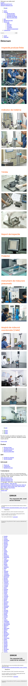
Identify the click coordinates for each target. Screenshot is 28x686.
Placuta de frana (11, 13)
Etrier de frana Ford (16, 485)
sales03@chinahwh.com (7, 480)
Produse (6, 12)
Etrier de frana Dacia (6, 485)
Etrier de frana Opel (12, 486)
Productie (9, 24)
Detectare (9, 26)
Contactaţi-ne (7, 30)
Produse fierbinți (5, 483)
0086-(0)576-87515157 (6, 478)
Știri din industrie (8, 459)
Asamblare (9, 27)
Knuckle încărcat (11, 15)
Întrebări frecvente (8, 20)
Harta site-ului (13, 483)
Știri (5, 19)
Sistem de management (12, 28)
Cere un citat (4, 441)
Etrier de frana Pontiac (9, 487)
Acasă (5, 10)
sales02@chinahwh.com (7, 5)
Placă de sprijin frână (12, 17)
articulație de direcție (12, 16)
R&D (8, 23)
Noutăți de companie (9, 457)
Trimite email (4, 490)
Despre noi (6, 22)
